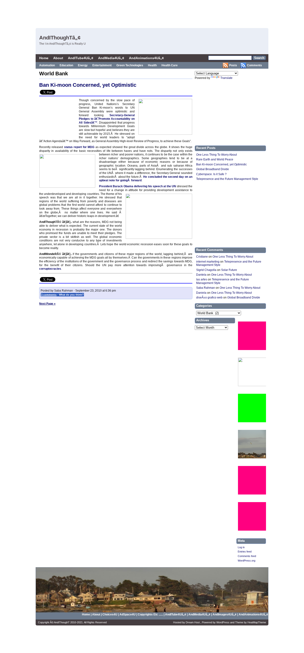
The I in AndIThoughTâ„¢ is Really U (62, 43)
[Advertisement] (181, 13)
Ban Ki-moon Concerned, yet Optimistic (87, 85)
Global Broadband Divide (212, 169)
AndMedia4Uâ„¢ (111, 58)
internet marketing (207, 261)
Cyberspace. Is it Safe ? (211, 174)
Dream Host (193, 622)
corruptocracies (50, 268)
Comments (254, 65)
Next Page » (47, 303)
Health (152, 65)
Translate (226, 78)
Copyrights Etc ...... (150, 614)
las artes (201, 279)
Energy (83, 65)
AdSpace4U (127, 614)
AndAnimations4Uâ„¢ (146, 58)
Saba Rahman (205, 287)
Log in (241, 547)
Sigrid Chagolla (206, 270)
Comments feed (247, 556)
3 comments (49, 294)
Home (43, 58)
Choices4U (110, 614)
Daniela (201, 292)
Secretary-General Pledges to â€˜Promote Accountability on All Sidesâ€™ (107, 119)
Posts (233, 65)
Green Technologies (129, 65)
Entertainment (102, 65)
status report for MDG (79, 147)
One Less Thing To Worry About (216, 154)
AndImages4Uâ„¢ (225, 614)
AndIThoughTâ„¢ (60, 38)
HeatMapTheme (256, 622)
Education (66, 65)
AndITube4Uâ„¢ (80, 58)
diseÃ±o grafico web (209, 297)
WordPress (223, 622)
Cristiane (202, 256)
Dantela (201, 274)
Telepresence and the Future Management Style (227, 179)
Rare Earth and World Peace (214, 159)
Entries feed (245, 551)
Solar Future (229, 270)
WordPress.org (246, 560)
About (58, 58)
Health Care (170, 65)
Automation (47, 65)
